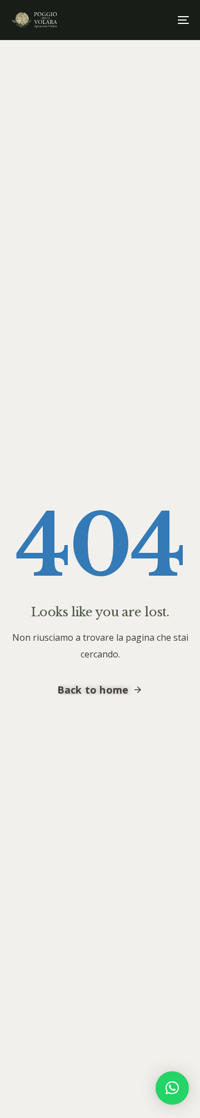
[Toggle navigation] (159, 20)
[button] (172, 1088)
